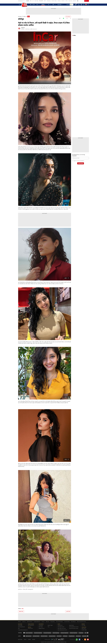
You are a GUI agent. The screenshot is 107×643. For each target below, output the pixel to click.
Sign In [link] (86, 0)
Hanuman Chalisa (36, 636)
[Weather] (79, 5)
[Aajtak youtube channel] (88, 639)
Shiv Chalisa (59, 636)
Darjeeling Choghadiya (38, 632)
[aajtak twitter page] (82, 639)
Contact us (24, 621)
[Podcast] (81, 4)
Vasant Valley (20, 625)
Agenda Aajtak (71, 625)
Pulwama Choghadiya (64, 632)
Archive (33, 639)
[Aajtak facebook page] (80, 639)
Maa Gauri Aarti (28, 636)
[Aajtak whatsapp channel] (77, 639)
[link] (87, 0)
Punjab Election (71, 636)
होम (30, 4)
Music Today (41, 626)
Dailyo (25, 639)
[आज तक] (24, 5)
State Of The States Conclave (73, 628)
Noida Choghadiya (56, 632)
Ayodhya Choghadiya (73, 632)
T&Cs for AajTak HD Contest (81, 621)
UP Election (65, 636)
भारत (37, 4)
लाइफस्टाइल (59, 4)
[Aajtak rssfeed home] (85, 639)
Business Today (54, 0)
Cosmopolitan (41, 625)
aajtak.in (23, 27)
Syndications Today (63, 641)
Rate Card (47, 621)
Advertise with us (29, 621)
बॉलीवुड (28, 16)
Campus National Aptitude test (23, 629)
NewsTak (63, 0)
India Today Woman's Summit (73, 626)
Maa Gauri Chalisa (44, 636)
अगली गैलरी (68, 611)
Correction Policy (67, 621)
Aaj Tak (27, 0)
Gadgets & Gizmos (42, 628)
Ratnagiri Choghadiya (47, 632)
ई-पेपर (30, 0)
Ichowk (29, 639)
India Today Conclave (61, 626)
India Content (84, 628)
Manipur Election (85, 636)
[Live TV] (86, 5)
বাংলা (32, 0)
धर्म (48, 4)
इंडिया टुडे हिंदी (41, 0)
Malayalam (49, 0)
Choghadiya (81, 632)
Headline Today (84, 629)
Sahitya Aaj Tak (60, 625)
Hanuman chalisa (52, 636)
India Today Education (21, 626)
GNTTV (45, 0)
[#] (63, 18)
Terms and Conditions (59, 621)
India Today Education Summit (62, 629)
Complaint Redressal (37, 621)
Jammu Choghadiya (29, 632)
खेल (53, 4)
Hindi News (20, 16)
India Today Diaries (31, 625)
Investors (43, 621)
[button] (87, 632)
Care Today (83, 625)
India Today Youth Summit (62, 628)
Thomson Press (30, 628)
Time (48, 626)
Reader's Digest (50, 625)
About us (19, 621)
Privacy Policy (52, 621)
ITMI (18, 628)
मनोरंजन (43, 4)
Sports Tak (70, 0)
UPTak (66, 0)
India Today (36, 0)
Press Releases (73, 621)
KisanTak (74, 0)
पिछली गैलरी (21, 611)
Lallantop (59, 0)
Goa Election (78, 636)
